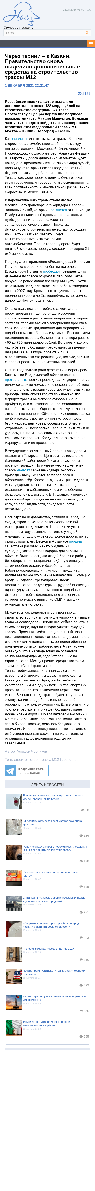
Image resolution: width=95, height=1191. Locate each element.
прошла (75, 541)
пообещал (51, 271)
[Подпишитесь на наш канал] (27, 775)
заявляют (19, 139)
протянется (57, 210)
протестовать (16, 380)
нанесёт (23, 470)
